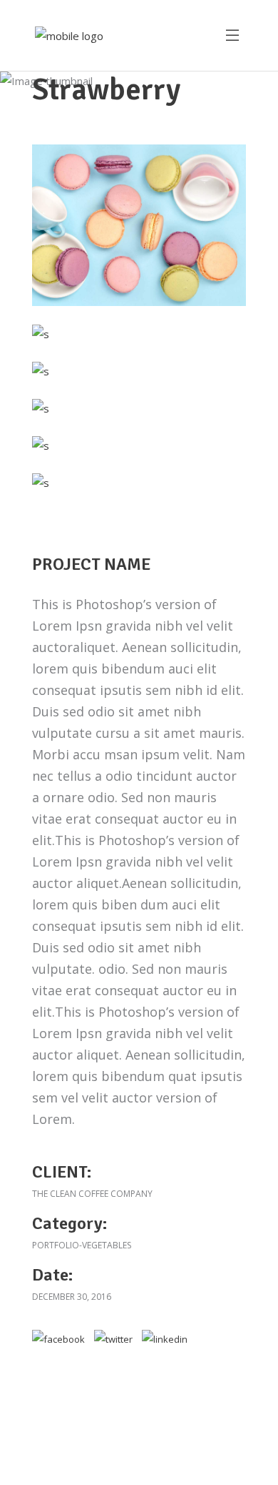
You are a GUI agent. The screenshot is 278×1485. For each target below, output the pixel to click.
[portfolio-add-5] (40, 482)
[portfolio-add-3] (40, 408)
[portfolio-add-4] (40, 445)
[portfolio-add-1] (40, 334)
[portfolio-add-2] (40, 371)
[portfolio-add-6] (139, 225)
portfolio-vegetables (81, 1245)
